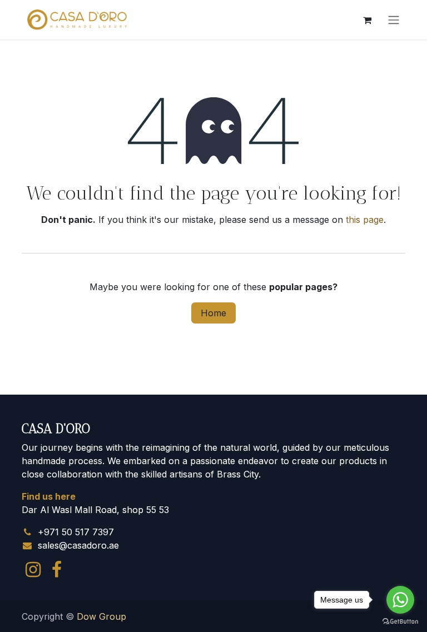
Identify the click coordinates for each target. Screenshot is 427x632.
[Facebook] (56, 570)
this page (365, 219)
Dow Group (101, 616)
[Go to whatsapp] (400, 600)
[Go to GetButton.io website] (400, 621)
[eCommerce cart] (367, 20)
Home (213, 313)
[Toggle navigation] (394, 20)
